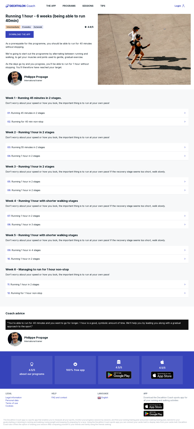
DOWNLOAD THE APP (19, 34)
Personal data (12, 400)
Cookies (9, 406)
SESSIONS (87, 5)
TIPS (102, 5)
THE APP (51, 5)
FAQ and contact (59, 397)
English (105, 397)
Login (181, 6)
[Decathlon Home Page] (21, 6)
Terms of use (12, 403)
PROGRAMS (69, 5)
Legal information (14, 397)
